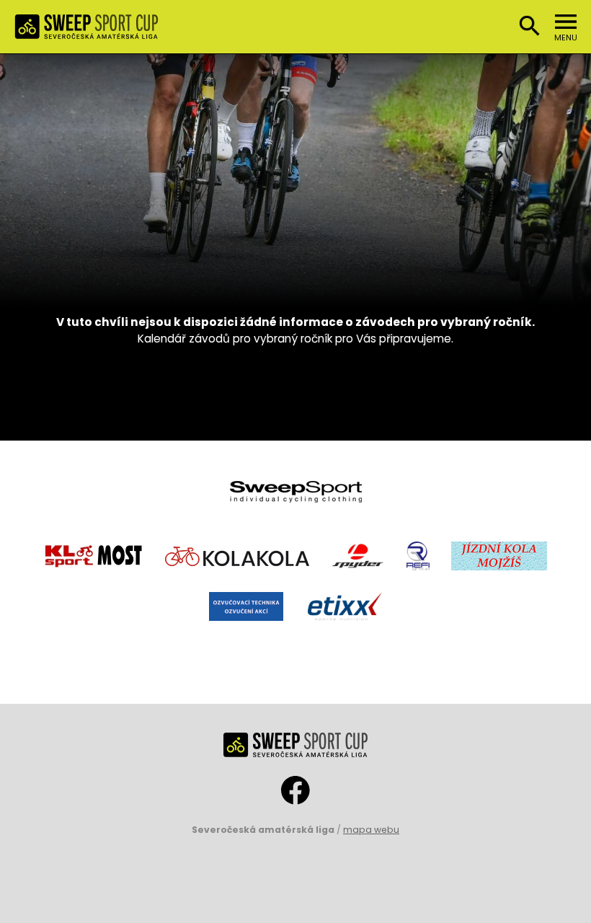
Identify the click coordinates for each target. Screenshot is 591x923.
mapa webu (371, 829)
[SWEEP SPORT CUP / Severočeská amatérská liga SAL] (86, 30)
